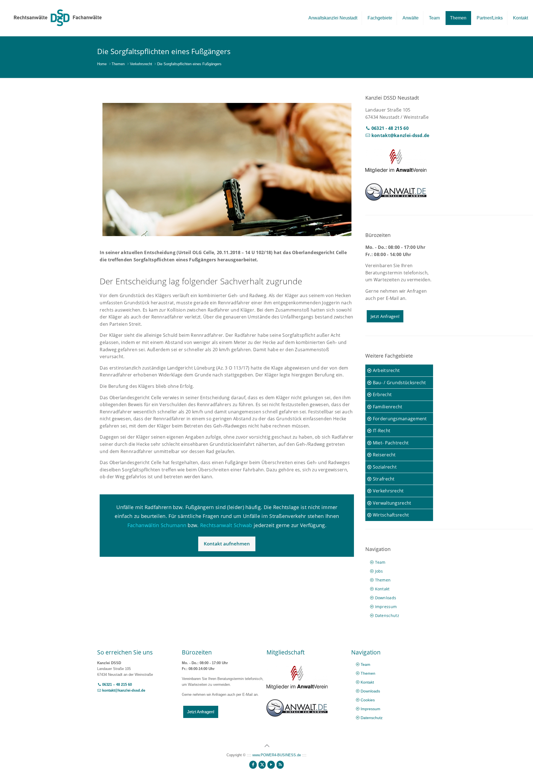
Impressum (386, 606)
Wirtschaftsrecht (390, 515)
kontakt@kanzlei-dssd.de (399, 135)
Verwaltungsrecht (391, 503)
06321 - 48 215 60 (389, 128)
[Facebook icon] (253, 764)
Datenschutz (387, 615)
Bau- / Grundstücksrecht (398, 383)
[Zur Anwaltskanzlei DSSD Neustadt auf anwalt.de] (297, 715)
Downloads (385, 597)
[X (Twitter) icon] (262, 764)
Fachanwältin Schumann (156, 525)
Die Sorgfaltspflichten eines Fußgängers (189, 64)
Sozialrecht (384, 467)
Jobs (379, 571)
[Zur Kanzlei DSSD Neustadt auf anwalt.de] (395, 199)
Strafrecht (382, 479)
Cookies (368, 700)
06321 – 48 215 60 (116, 684)
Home (102, 64)
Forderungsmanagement (399, 419)
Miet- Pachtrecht (390, 443)
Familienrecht (386, 407)
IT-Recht (380, 431)
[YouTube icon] (271, 764)
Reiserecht (383, 455)
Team (380, 562)
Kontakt (382, 588)
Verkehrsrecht (141, 64)
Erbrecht (381, 394)
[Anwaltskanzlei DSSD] (58, 17)
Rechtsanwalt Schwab (226, 525)
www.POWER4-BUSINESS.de (276, 755)
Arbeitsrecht (385, 370)
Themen (118, 64)
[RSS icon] (280, 764)
